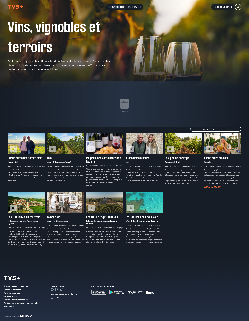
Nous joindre (9, 306)
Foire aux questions (12, 293)
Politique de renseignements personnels (21, 303)
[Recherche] (238, 7)
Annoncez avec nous (12, 290)
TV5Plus (15, 7)
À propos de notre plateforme (16, 286)
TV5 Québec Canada (12, 296)
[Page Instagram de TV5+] (56, 289)
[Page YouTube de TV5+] (61, 289)
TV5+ (56, 297)
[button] (116, 7)
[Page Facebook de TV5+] (52, 289)
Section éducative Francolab (16, 300)
